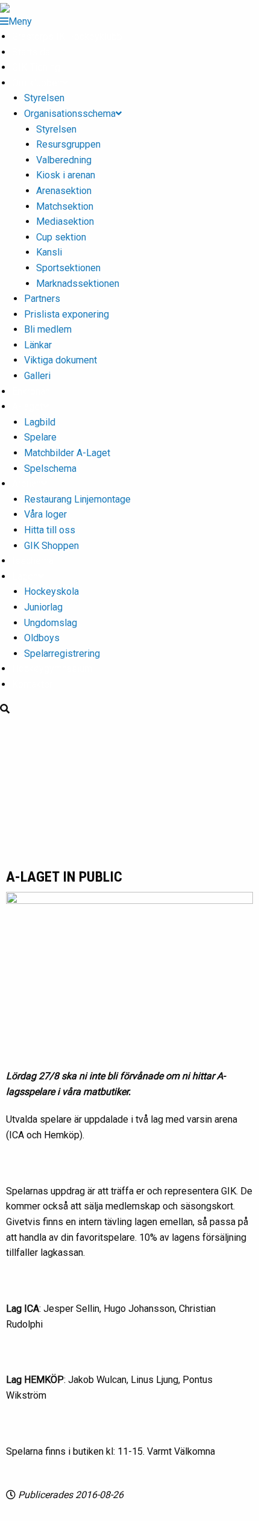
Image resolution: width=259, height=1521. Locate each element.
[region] (129, 792)
